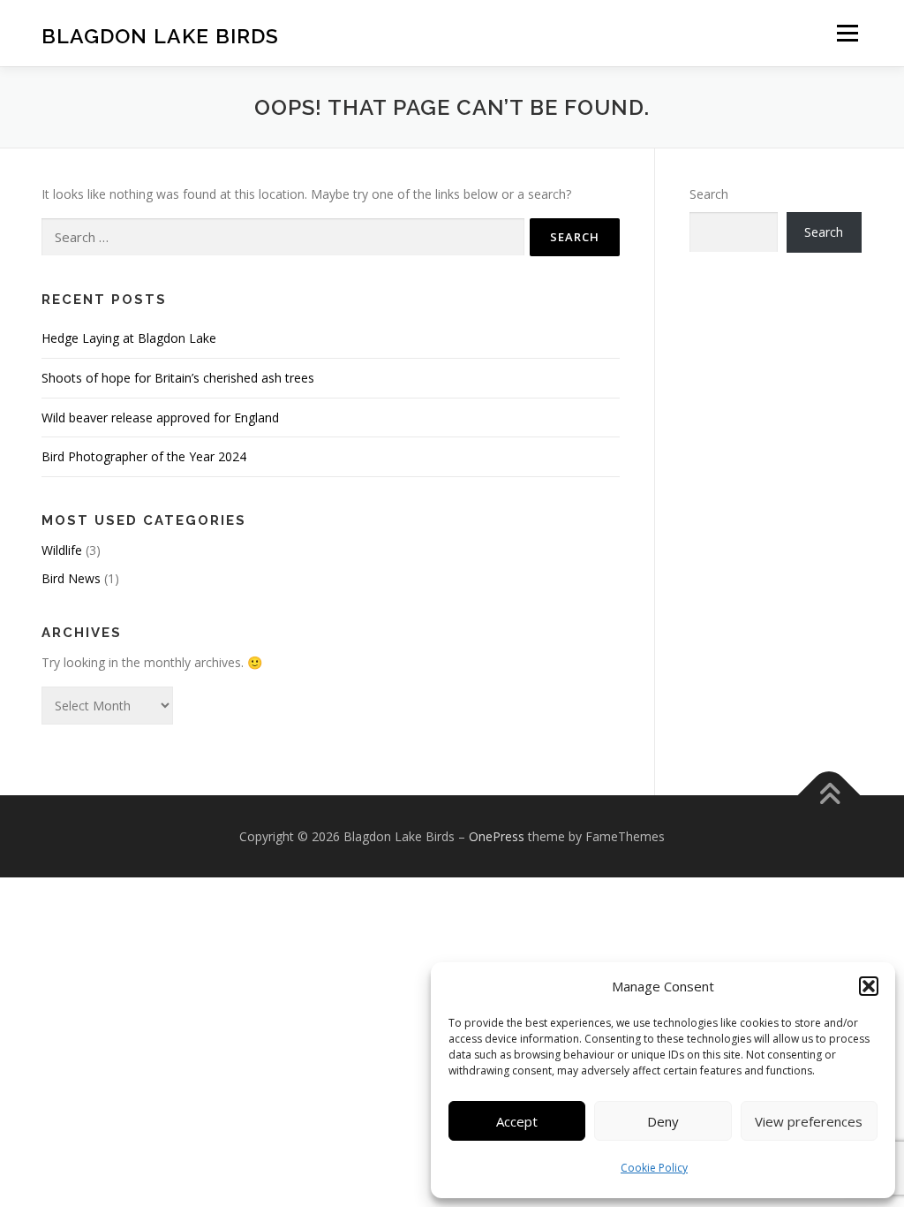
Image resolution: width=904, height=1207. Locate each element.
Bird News (71, 578)
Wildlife (61, 550)
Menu (847, 33)
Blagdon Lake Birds (160, 36)
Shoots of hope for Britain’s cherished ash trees (177, 377)
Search (708, 194)
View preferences (809, 1121)
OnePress (496, 836)
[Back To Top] (829, 794)
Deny (663, 1121)
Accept (517, 1121)
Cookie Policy (654, 1167)
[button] (869, 986)
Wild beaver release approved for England (160, 417)
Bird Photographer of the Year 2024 (143, 456)
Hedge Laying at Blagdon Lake (128, 338)
